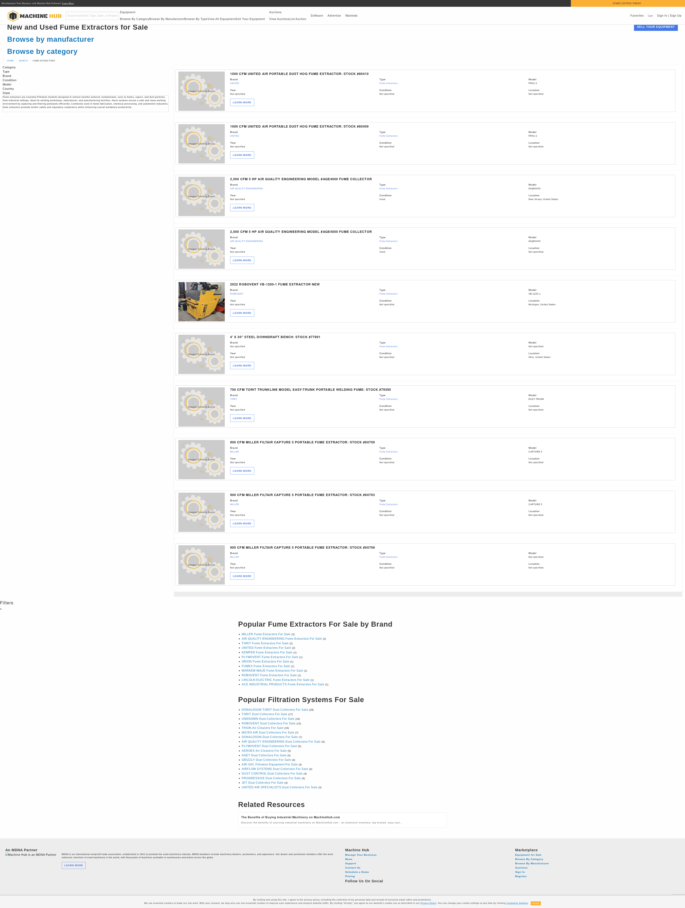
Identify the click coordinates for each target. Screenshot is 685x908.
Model (533, 81)
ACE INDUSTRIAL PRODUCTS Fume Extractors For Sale (283, 684)
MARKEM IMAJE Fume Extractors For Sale (272, 670)
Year (237, 92)
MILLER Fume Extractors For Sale (266, 634)
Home (10, 61)
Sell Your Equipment (250, 19)
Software (317, 15)
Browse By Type (195, 19)
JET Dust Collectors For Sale (263, 782)
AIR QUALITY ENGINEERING (246, 188)
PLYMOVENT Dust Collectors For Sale (269, 746)
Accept (535, 903)
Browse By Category (134, 19)
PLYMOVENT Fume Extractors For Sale (270, 657)
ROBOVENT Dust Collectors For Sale (269, 723)
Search (23, 61)
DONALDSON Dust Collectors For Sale (270, 736)
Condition (386, 92)
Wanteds (351, 15)
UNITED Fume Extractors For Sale (266, 647)
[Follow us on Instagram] (355, 886)
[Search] (114, 16)
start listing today (627, 3)
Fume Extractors (388, 83)
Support (350, 863)
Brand (234, 81)
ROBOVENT (236, 294)
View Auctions (279, 19)
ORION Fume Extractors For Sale (265, 661)
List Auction (298, 19)
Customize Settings (517, 903)
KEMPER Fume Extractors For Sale (267, 652)
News (348, 859)
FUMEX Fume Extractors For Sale (266, 666)
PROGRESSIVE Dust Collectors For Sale (271, 778)
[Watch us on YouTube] (361, 886)
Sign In (661, 15)
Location (536, 92)
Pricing (350, 876)
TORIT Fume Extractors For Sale (265, 643)
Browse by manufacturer (50, 39)
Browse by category (42, 51)
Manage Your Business (361, 854)
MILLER (234, 452)
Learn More (68, 3)
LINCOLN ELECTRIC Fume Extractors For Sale (276, 679)
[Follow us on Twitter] (368, 886)
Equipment (127, 12)
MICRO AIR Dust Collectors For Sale (268, 732)
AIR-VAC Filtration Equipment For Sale (270, 764)
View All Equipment (221, 19)
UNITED (234, 83)
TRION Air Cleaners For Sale (262, 727)
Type (388, 81)
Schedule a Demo (357, 872)
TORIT (233, 399)
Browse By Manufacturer (166, 19)
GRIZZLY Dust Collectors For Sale (266, 759)
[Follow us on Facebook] (348, 886)
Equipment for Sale (528, 854)
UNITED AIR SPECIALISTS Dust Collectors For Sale (280, 787)
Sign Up (675, 15)
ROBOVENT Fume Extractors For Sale (269, 675)
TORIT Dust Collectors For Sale (264, 714)
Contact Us (353, 867)
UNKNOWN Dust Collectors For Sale (268, 718)
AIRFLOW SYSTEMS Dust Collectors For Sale (275, 768)
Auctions (275, 12)
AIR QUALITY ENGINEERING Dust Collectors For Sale (281, 741)
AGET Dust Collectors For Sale (264, 755)
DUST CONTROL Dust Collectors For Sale (272, 773)
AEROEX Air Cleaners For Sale (264, 750)
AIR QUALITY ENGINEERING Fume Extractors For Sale (282, 638)
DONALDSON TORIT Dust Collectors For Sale (275, 709)
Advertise (334, 15)
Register (521, 876)
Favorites (637, 15)
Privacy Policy (428, 903)
